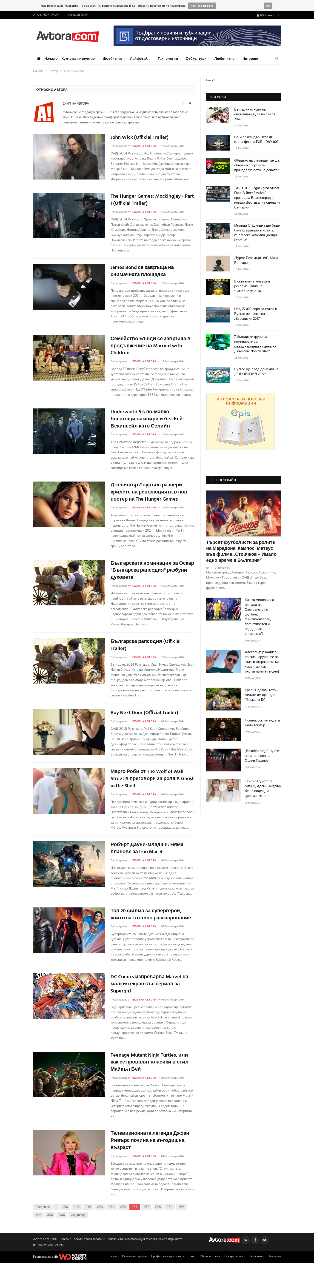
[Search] (277, 58)
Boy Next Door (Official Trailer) (144, 713)
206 (77, 1207)
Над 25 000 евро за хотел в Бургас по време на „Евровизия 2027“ (255, 314)
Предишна (42, 1207)
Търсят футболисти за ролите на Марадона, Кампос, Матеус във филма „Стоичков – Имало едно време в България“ (241, 551)
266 (181, 1207)
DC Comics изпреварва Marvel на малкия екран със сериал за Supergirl (149, 984)
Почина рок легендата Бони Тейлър (262, 723)
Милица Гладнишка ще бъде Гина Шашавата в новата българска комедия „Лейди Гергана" (257, 233)
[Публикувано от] (209, 567)
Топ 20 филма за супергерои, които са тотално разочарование (151, 915)
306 (38, 1215)
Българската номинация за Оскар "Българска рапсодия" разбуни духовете (152, 570)
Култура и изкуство (78, 58)
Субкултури (196, 58)
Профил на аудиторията (167, 1256)
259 (170, 1207)
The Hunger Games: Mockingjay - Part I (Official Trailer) (152, 200)
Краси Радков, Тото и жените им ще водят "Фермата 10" (261, 695)
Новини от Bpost (77, 15)
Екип (192, 1256)
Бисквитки (257, 1256)
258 (158, 1207)
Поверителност (234, 1256)
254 (111, 1207)
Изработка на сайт (46, 1256)
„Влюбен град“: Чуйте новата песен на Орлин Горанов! (262, 756)
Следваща (78, 1215)
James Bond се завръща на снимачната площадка (142, 271)
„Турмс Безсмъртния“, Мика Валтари (256, 260)
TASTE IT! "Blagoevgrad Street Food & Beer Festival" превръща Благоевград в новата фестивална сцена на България (257, 198)
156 (65, 1207)
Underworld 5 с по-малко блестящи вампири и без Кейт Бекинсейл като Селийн (148, 419)
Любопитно (224, 58)
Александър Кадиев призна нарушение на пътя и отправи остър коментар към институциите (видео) (262, 662)
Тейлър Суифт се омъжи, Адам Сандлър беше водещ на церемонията (263, 788)
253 (100, 1207)
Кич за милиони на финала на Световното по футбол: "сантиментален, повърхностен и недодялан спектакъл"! (259, 617)
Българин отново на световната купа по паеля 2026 (254, 114)
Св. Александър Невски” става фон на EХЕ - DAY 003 (256, 140)
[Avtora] (67, 36)
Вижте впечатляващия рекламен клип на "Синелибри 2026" (252, 286)
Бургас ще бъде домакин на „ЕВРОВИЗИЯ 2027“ (256, 372)
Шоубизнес (112, 58)
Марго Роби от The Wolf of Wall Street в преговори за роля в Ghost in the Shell (152, 779)
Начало (50, 58)
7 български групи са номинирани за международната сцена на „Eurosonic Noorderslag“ (255, 344)
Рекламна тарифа (134, 1256)
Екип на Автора (76, 103)
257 (146, 1207)
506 (62, 1215)
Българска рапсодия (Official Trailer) (146, 645)
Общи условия (210, 1256)
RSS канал (266, 15)
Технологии (168, 58)
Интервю (250, 58)
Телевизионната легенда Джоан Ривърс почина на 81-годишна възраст (150, 1140)
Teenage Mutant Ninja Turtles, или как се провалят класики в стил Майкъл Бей (149, 1062)
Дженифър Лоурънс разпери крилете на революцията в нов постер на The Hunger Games (149, 492)
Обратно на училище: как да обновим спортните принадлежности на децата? (256, 165)
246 (88, 1207)
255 (123, 1207)
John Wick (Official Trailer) (139, 137)
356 (50, 1215)
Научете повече (201, 6)
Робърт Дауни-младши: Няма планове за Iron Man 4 (147, 848)
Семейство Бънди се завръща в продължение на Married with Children (151, 346)
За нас (113, 1256)
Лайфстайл (140, 58)
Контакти (274, 1256)
